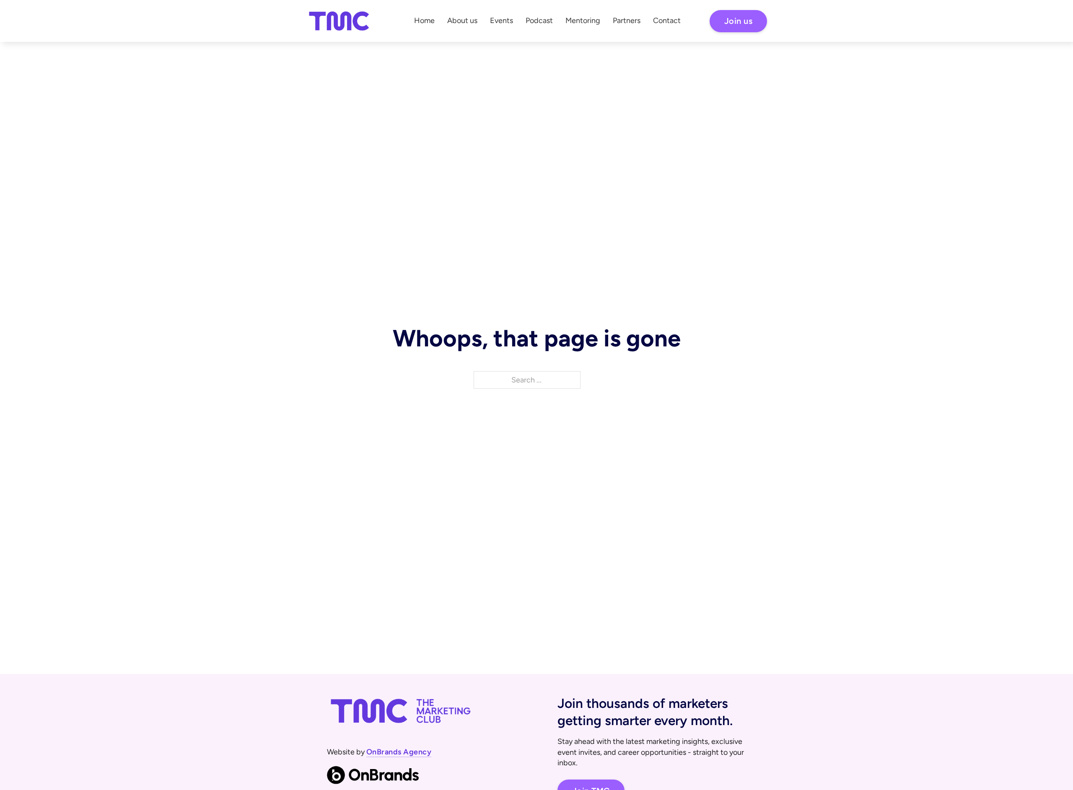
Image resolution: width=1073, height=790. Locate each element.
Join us (738, 21)
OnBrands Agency (399, 751)
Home (424, 20)
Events (501, 20)
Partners (626, 20)
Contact (667, 20)
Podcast (539, 20)
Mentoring (582, 20)
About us (462, 20)
